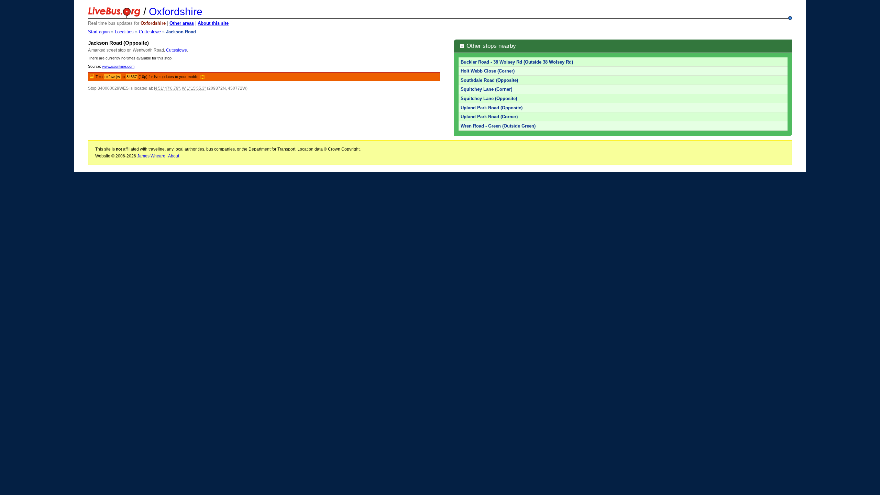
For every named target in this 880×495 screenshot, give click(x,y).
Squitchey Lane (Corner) (486, 89)
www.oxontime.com (118, 66)
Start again (99, 31)
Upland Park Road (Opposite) (491, 107)
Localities (124, 31)
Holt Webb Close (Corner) (488, 71)
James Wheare (151, 156)
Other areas (181, 23)
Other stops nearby (490, 45)
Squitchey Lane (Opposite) (489, 98)
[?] (202, 77)
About (173, 156)
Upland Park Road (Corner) (489, 116)
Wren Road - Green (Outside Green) (498, 126)
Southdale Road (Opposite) (489, 80)
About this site (213, 23)
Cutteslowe (150, 31)
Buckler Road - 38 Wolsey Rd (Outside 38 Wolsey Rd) (517, 62)
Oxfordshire (175, 11)
